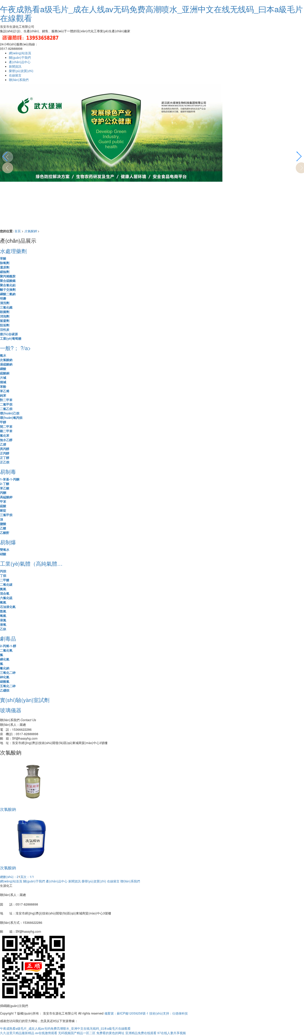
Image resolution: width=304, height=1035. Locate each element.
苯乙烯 (4, 391)
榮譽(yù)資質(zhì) (21, 71)
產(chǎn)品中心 (19, 62)
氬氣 (3, 611)
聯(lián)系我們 (18, 79)
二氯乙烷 (6, 408)
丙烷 (3, 571)
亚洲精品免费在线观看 (140, 1033)
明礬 (3, 298)
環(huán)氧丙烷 (11, 417)
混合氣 (4, 593)
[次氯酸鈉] (31, 780)
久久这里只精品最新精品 (17, 1033)
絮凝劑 (4, 320)
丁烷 (3, 575)
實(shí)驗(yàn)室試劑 (24, 700)
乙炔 (3, 629)
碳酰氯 (4, 681)
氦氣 (3, 589)
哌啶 (3, 510)
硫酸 (3, 506)
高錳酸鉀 (6, 497)
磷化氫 (4, 659)
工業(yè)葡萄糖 (10, 338)
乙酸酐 (4, 532)
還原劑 (4, 267)
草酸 (3, 258)
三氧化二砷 (8, 672)
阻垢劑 (4, 325)
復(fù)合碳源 (9, 334)
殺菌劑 (4, 311)
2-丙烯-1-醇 (8, 646)
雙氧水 (4, 549)
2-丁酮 (4, 483)
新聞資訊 (15, 66)
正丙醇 (4, 453)
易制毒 (8, 471)
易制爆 (8, 542)
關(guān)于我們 (20, 57)
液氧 (3, 624)
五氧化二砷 (8, 686)
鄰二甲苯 (6, 431)
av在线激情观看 (46, 1033)
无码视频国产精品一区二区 (76, 1033)
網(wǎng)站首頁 (20, 53)
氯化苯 (4, 435)
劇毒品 (8, 638)
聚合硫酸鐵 (8, 280)
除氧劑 (4, 262)
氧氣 (3, 615)
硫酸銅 (4, 373)
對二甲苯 (6, 399)
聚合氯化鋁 (8, 285)
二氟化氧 (6, 650)
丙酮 (3, 492)
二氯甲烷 (6, 404)
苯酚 (3, 386)
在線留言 (15, 75)
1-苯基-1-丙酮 (9, 479)
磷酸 (3, 368)
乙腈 (3, 444)
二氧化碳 (6, 584)
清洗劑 (4, 303)
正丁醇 (4, 457)
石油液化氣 (8, 606)
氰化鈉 (4, 668)
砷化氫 (4, 677)
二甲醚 (4, 580)
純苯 (3, 395)
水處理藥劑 (13, 251)
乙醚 (3, 528)
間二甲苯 (6, 426)
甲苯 (3, 501)
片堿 (3, 377)
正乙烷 (4, 462)
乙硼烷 (4, 690)
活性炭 (4, 329)
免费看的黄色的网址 (110, 1033)
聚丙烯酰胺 (8, 276)
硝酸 (3, 554)
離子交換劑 (8, 289)
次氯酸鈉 (31, 231)
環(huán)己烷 (9, 413)
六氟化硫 (6, 597)
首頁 (18, 231)
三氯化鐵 (6, 307)
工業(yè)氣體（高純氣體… (31, 563)
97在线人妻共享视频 (171, 1033)
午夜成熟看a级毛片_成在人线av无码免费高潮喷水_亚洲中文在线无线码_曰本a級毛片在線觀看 (151, 13)
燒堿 (3, 382)
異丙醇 (4, 448)
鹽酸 (3, 523)
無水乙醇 (6, 440)
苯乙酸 (4, 488)
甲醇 (3, 422)
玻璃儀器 (10, 710)
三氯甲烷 (6, 514)
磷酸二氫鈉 (8, 294)
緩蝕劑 (4, 271)
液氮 (3, 620)
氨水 (3, 355)
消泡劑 (4, 316)
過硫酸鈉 (6, 364)
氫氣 (3, 602)
